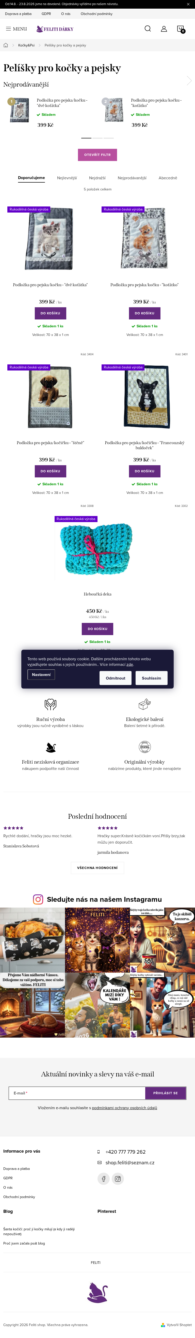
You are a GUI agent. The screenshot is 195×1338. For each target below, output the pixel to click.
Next (189, 81)
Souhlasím (151, 678)
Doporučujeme (31, 178)
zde (129, 664)
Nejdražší (97, 178)
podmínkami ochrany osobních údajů (124, 1107)
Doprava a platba (18, 13)
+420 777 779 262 (126, 1151)
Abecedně (168, 178)
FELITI (95, 1262)
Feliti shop (104, 1179)
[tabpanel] (50, 112)
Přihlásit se (165, 1093)
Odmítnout (115, 678)
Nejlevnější (67, 178)
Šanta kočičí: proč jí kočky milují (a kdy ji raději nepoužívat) (39, 1231)
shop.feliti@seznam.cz (130, 1162)
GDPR (46, 13)
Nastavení (41, 674)
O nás (66, 13)
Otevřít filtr (97, 154)
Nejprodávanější (132, 178)
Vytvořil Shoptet (179, 1324)
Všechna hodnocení (97, 867)
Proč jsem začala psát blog (24, 1243)
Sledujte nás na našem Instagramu (104, 899)
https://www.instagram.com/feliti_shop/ (118, 1179)
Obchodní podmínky (96, 13)
